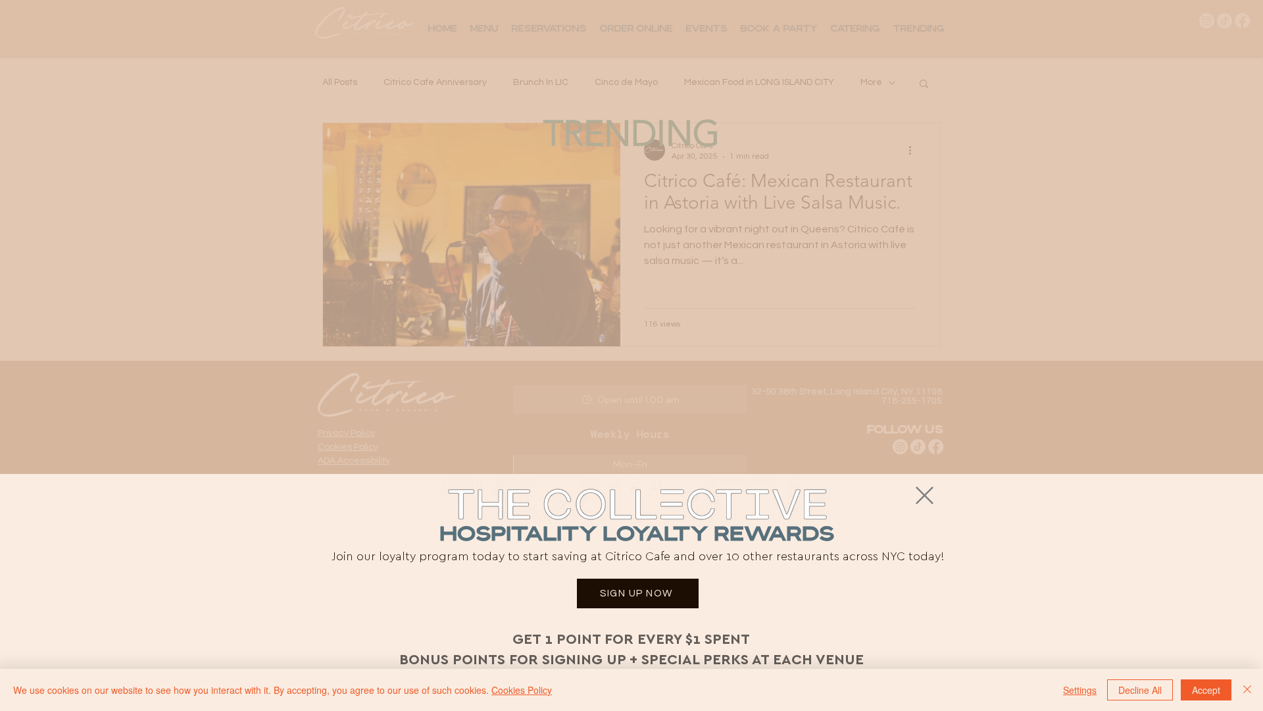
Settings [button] (1080, 690)
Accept (1206, 690)
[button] (924, 495)
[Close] (1247, 689)
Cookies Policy (521, 690)
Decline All (1140, 690)
